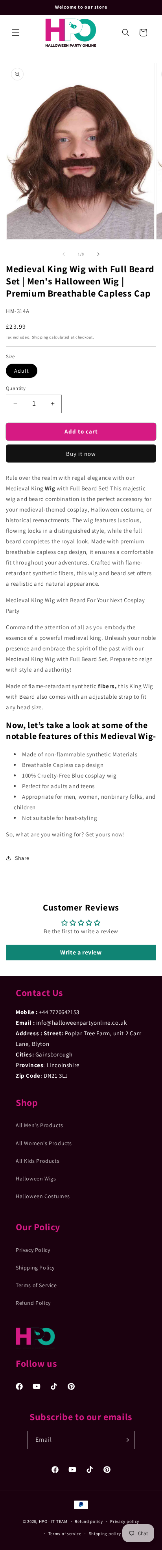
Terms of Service (36, 1285)
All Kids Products (37, 1160)
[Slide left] (63, 254)
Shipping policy (105, 1533)
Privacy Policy (33, 1249)
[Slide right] (98, 254)
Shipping (40, 337)
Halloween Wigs (36, 1178)
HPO (43, 1521)
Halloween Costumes (43, 1196)
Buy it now (81, 453)
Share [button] (22, 858)
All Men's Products (39, 1125)
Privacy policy (124, 1521)
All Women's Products (44, 1143)
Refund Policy (33, 1302)
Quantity (16, 388)
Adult (21, 370)
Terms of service (64, 1533)
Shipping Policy (35, 1267)
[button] (15, 32)
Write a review (80, 952)
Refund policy (89, 1521)
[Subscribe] (125, 1440)
